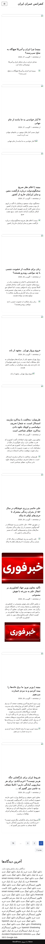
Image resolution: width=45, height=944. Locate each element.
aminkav (36, 57)
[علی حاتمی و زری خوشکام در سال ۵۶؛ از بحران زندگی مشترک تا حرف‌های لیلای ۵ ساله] (22, 488)
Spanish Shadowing (31, 927)
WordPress (16, 942)
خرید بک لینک (21, 872)
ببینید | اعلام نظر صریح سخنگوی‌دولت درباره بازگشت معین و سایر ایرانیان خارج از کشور (23, 191)
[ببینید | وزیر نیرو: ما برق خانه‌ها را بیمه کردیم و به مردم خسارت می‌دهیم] (22, 667)
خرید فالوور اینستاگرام (16, 911)
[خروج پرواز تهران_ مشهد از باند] (22, 331)
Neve (30, 942)
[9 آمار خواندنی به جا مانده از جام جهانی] (22, 100)
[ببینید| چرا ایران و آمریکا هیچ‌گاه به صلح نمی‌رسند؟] (22, 29)
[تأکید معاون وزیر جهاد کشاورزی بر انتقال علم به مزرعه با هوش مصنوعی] (22, 568)
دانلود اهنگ (26, 875)
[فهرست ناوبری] (4, 4)
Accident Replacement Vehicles (16, 934)
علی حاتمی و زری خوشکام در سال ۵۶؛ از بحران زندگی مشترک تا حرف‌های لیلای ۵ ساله (23, 512)
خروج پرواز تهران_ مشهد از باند (24, 350)
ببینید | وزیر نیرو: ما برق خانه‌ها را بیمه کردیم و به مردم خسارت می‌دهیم (24, 691)
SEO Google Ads (9, 937)
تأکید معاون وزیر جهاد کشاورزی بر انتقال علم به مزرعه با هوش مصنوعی (23, 591)
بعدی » (39, 850)
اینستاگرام (23, 931)
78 (13, 843)
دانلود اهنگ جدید (35, 872)
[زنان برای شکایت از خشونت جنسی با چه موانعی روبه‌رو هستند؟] (22, 249)
